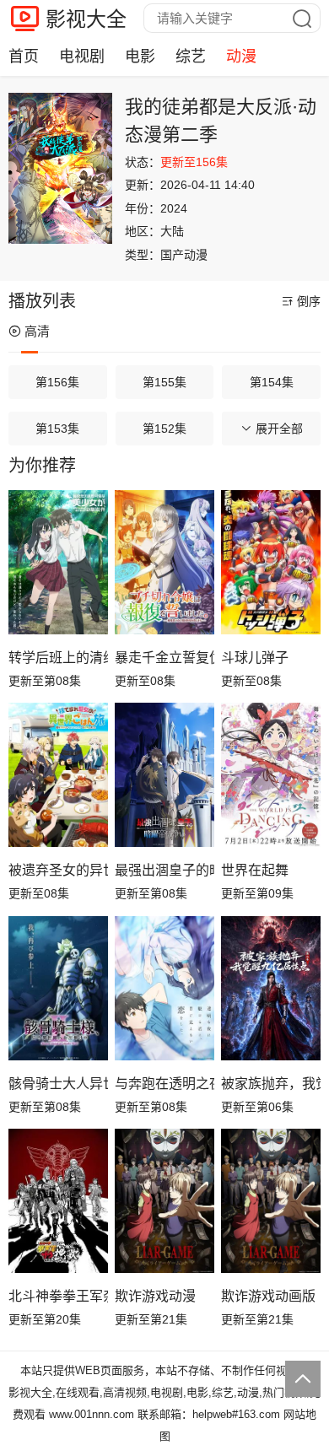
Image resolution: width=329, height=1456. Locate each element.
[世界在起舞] (271, 775)
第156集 (57, 382)
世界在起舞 (255, 870)
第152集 (164, 428)
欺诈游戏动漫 (155, 1296)
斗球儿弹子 (255, 657)
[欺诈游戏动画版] (271, 1201)
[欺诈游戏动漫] (164, 1201)
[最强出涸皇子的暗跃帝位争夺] (164, 775)
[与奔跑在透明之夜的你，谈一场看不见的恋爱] (164, 988)
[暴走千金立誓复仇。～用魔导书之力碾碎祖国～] (164, 562)
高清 (37, 331)
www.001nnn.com (91, 1414)
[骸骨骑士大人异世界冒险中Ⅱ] (58, 988)
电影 (140, 56)
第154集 (272, 382)
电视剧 (82, 56)
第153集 (57, 428)
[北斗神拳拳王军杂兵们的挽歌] (58, 1201)
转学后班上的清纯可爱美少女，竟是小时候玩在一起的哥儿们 (58, 657)
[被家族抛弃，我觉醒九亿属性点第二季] (271, 988)
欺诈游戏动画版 (268, 1296)
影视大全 (86, 19)
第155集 (164, 382)
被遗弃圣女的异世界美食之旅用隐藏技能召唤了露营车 (58, 870)
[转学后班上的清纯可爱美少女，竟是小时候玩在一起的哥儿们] (58, 562)
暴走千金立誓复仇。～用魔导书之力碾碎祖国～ (164, 657)
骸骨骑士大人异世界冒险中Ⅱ (58, 1083)
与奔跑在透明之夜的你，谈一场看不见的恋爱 (164, 1083)
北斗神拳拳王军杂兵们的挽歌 (58, 1296)
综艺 (190, 56)
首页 (23, 56)
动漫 (241, 56)
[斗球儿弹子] (271, 562)
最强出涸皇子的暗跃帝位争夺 (164, 870)
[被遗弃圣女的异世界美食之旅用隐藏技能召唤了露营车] (58, 775)
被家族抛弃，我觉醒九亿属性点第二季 (271, 1083)
